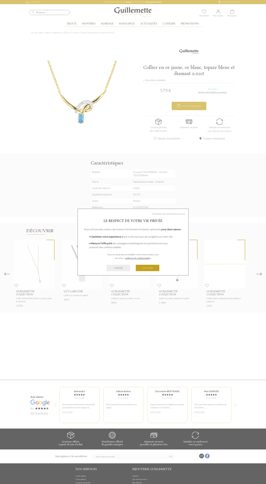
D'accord (147, 268)
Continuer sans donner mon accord (168, 213)
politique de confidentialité (137, 258)
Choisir (118, 268)
